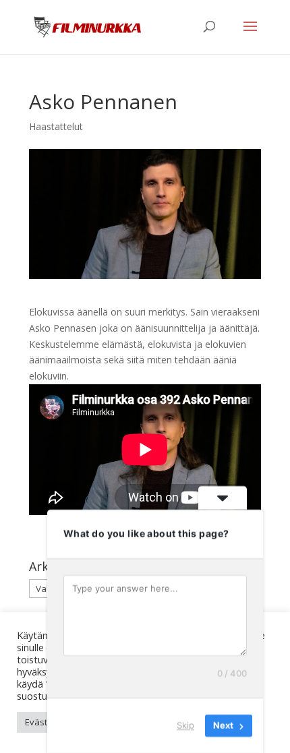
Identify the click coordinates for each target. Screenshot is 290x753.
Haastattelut (56, 126)
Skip (185, 725)
